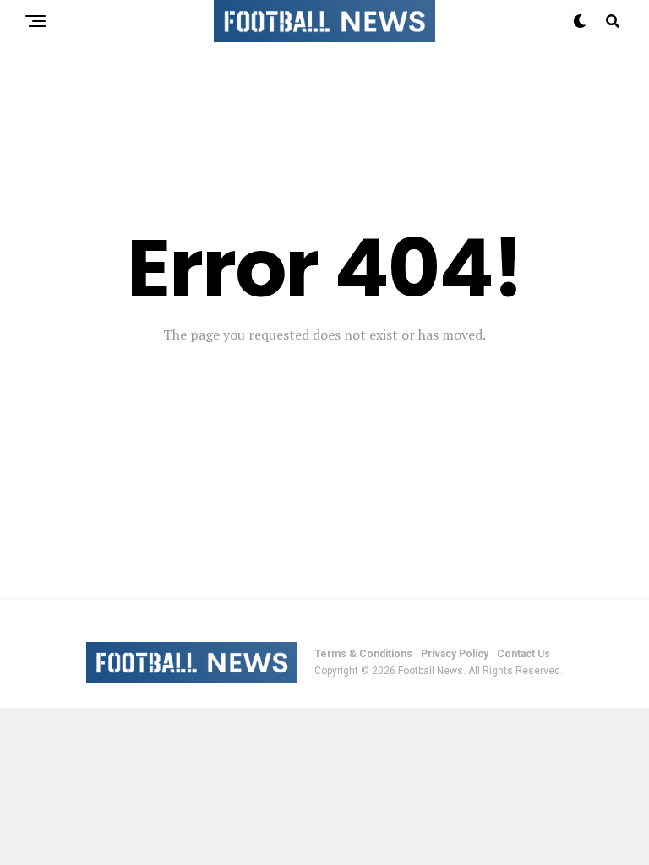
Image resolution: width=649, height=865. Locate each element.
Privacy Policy (454, 654)
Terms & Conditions (363, 654)
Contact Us (523, 654)
